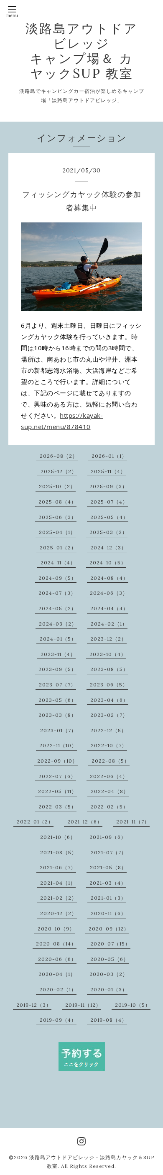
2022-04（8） (110, 791)
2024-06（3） (109, 593)
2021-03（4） (107, 883)
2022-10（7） (109, 745)
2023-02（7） (109, 715)
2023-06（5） (109, 684)
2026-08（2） (59, 456)
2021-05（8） (108, 867)
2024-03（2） (58, 624)
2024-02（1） (109, 624)
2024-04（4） (109, 608)
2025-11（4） (108, 471)
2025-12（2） (59, 471)
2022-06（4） (109, 776)
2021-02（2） (58, 898)
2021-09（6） (107, 837)
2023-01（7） (58, 730)
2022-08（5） (111, 761)
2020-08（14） (56, 943)
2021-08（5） (58, 852)
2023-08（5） (109, 669)
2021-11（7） (133, 821)
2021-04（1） (58, 883)
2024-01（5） (58, 639)
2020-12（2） (58, 913)
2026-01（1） (109, 456)
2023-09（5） (57, 669)
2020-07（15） (110, 943)
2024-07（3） (57, 593)
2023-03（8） (57, 715)
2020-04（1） (57, 974)
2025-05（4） (109, 517)
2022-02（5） (109, 806)
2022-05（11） (57, 791)
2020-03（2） (108, 974)
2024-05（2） (57, 608)
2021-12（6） (84, 821)
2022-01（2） (35, 821)
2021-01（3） (108, 898)
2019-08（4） (108, 1020)
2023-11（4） (58, 654)
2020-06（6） (57, 959)
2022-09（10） (57, 761)
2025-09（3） (108, 486)
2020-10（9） (56, 929)
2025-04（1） (57, 532)
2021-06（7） (58, 867)
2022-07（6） (57, 776)
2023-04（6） (109, 700)
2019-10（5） (132, 1005)
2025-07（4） (109, 502)
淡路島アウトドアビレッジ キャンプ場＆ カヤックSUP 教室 (81, 50)
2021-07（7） (109, 852)
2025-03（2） (108, 532)
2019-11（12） (83, 1005)
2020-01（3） (108, 989)
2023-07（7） (57, 684)
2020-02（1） (57, 989)
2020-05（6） (109, 959)
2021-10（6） (58, 837)
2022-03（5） (57, 806)
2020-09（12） (109, 929)
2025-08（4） (57, 502)
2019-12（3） (33, 1005)
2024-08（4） (109, 578)
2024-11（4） (58, 562)
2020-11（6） (108, 913)
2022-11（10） (58, 745)
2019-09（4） (58, 1020)
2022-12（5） (108, 730)
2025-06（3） (57, 517)
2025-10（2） (57, 486)
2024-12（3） (108, 547)
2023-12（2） (108, 639)
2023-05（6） (57, 700)
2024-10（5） (107, 562)
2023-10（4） (107, 654)
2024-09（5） (57, 578)
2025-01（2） (58, 547)
